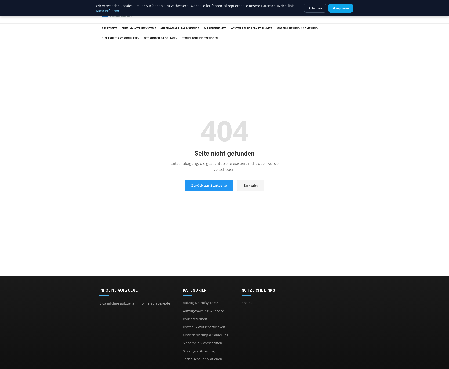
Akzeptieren (340, 8)
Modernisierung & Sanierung (297, 28)
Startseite (109, 28)
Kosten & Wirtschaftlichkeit (251, 28)
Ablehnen (315, 8)
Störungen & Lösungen (160, 38)
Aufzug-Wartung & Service (179, 28)
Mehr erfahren (107, 10)
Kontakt (251, 185)
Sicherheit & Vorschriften (120, 38)
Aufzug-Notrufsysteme (139, 28)
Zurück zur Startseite (209, 185)
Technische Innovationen (200, 38)
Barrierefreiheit (214, 28)
